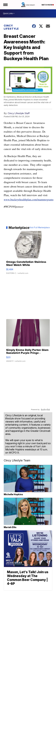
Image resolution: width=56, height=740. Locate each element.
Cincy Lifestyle (11, 27)
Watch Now (47, 5)
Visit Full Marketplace (39, 228)
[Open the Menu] (5, 5)
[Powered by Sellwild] (45, 410)
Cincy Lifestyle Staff (19, 113)
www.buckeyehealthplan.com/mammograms (29, 199)
